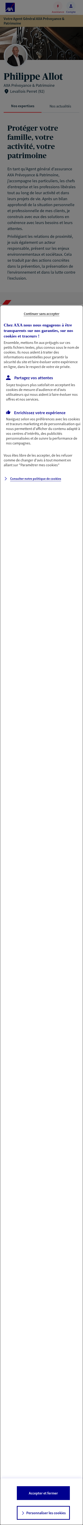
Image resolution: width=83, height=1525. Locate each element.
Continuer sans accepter (41, 314)
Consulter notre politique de (35, 479)
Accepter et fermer (43, 1493)
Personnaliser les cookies (46, 1513)
